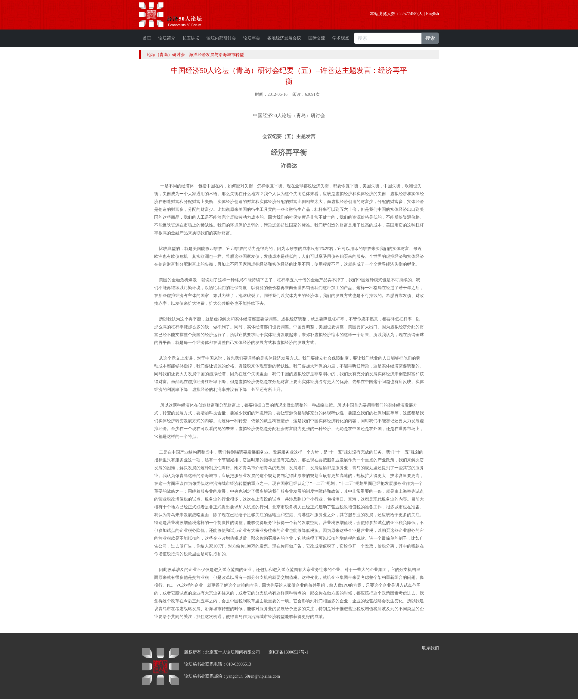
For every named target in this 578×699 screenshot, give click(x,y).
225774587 (408, 13)
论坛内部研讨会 (221, 38)
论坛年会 (251, 38)
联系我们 (430, 648)
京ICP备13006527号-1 (288, 652)
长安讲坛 (190, 38)
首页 (147, 38)
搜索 (430, 38)
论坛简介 (166, 38)
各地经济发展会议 (284, 38)
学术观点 (340, 38)
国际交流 (316, 38)
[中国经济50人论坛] (177, 14)
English (432, 13)
